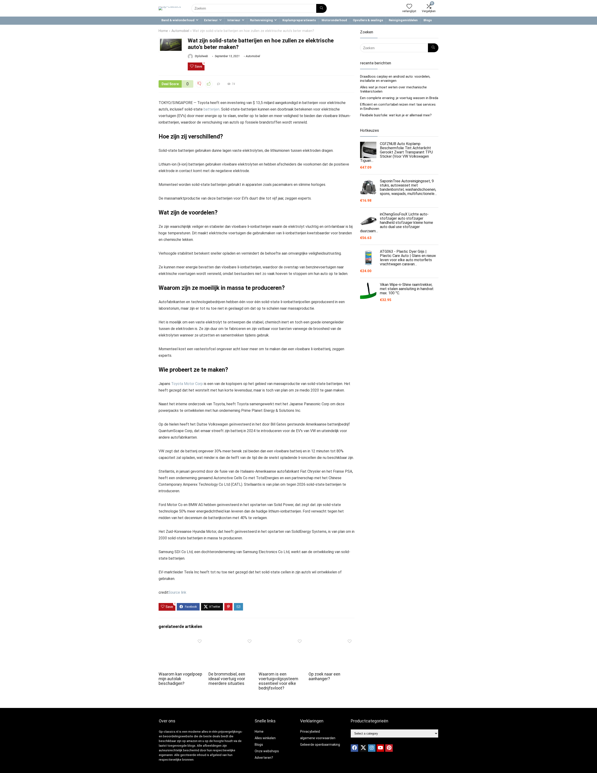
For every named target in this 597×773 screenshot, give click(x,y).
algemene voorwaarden (317, 738)
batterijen (211, 109)
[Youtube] (380, 748)
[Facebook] (354, 748)
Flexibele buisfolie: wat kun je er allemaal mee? (396, 115)
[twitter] (363, 748)
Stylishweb (201, 56)
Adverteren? (264, 757)
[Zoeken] (321, 8)
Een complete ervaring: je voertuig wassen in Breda (399, 98)
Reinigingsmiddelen (403, 20)
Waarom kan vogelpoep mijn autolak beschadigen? (180, 679)
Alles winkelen (265, 738)
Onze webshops (267, 751)
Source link (177, 592)
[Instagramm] (371, 748)
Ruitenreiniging (261, 20)
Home (163, 31)
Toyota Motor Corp (187, 383)
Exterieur (211, 20)
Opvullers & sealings (368, 20)
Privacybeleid (310, 731)
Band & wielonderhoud (177, 20)
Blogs (427, 20)
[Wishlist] (409, 6)
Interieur (233, 20)
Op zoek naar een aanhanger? (324, 676)
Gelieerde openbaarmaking (320, 744)
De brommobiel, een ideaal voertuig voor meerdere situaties (226, 679)
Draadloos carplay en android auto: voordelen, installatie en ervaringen (395, 78)
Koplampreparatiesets (299, 20)
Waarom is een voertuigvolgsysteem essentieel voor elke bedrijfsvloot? (278, 681)
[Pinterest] (389, 748)
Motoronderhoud (334, 20)
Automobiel (180, 31)
